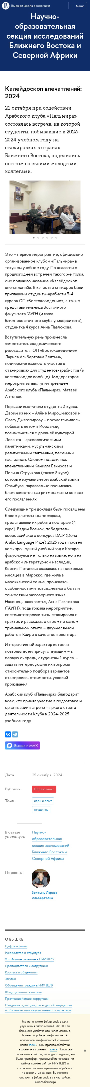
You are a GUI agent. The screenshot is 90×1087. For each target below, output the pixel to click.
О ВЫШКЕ (14, 939)
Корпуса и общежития (21, 972)
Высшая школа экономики (30, 5)
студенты (41, 809)
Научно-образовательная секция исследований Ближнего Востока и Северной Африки (45, 35)
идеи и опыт (43, 800)
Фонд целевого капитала (23, 992)
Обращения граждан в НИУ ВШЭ (29, 985)
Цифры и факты (16, 946)
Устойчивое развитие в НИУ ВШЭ (29, 959)
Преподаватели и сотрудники (26, 966)
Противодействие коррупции (26, 998)
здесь (32, 1045)
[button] (10, 207)
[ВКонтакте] (8, 734)
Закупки (10, 979)
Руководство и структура (23, 953)
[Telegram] (15, 734)
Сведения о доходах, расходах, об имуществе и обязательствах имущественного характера (38, 1007)
